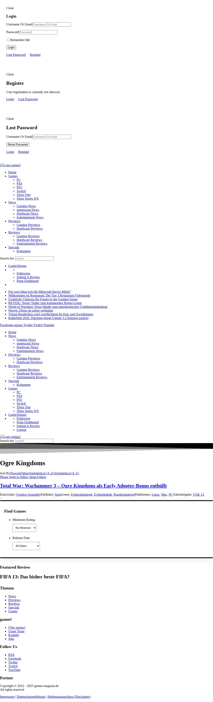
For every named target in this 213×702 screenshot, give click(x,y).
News (12, 202)
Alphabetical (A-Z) (41, 473)
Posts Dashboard (28, 281)
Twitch (12, 666)
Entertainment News (30, 217)
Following (23, 273)
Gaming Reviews (28, 236)
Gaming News (26, 206)
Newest (15, 473)
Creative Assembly (28, 494)
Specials (13, 247)
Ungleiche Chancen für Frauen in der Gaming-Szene (43, 299)
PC (19, 180)
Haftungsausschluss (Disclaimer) (69, 696)
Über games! (16, 627)
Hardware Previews (30, 228)
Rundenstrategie (124, 494)
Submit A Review (28, 277)
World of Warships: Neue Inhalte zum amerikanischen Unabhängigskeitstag (57, 306)
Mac (164, 494)
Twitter (13, 662)
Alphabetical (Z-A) (66, 473)
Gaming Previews (28, 225)
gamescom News (28, 210)
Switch (21, 191)
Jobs (11, 639)
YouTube (14, 670)
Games (12, 176)
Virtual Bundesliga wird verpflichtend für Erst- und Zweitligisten (50, 314)
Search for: (7, 258)
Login (11, 47)
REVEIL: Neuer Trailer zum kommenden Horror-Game (45, 303)
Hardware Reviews (29, 240)
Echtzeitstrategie (81, 494)
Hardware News (27, 213)
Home (12, 172)
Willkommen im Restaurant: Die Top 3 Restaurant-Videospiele (49, 295)
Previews (14, 221)
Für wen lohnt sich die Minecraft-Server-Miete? (39, 291)
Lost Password (16, 54)
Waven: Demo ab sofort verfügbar (30, 310)
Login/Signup (17, 266)
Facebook (14, 658)
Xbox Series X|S (28, 198)
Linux (156, 494)
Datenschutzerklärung (31, 696)
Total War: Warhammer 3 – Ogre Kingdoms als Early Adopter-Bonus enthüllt (83, 485)
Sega (58, 494)
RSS (11, 655)
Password (12, 32)
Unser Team (16, 631)
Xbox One (24, 195)
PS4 (19, 183)
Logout (21, 429)
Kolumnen (24, 251)
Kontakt (13, 635)
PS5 (19, 187)
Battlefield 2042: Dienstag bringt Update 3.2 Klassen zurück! (48, 318)
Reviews (14, 232)
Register (35, 54)
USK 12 (198, 494)
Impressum (7, 696)
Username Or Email (19, 24)
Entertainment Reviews (32, 243)
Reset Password (18, 144)
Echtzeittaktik (103, 494)
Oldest (24, 473)
